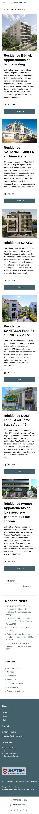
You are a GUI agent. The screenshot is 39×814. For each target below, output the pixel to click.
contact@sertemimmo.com (14, 736)
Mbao (5, 716)
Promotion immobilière (15, 691)
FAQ (5, 751)
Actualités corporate (14, 668)
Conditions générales (11, 756)
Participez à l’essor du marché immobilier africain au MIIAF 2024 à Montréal (19, 637)
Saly (4, 720)
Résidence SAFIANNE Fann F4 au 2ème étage (19, 152)
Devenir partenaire (10, 748)
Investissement (12, 687)
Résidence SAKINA (19, 243)
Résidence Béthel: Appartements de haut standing (18, 60)
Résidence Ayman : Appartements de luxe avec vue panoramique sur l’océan (19, 512)
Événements (11, 679)
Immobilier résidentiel (15, 683)
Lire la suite (19, 111)
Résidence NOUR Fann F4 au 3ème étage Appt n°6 (17, 420)
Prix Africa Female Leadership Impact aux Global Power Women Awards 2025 (19, 621)
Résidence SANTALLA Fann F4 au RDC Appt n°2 (19, 331)
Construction (11, 676)
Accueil (6, 9)
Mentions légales (10, 753)
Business (10, 672)
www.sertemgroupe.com (25, 790)
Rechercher (10, 581)
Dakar (5, 712)
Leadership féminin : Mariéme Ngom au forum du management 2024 (18, 646)
